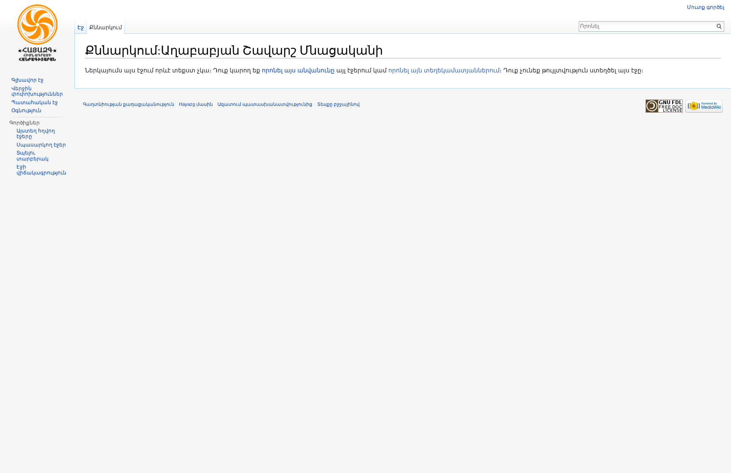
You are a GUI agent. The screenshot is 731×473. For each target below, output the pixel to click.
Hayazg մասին (196, 104)
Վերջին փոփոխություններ (37, 91)
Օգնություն (26, 110)
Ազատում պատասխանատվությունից (264, 104)
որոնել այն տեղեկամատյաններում (444, 70)
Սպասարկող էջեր (41, 145)
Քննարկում (105, 27)
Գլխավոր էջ (27, 80)
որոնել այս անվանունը (298, 70)
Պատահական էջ (34, 102)
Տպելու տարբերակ (32, 156)
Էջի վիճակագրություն (41, 170)
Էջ (80, 27)
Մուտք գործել (705, 7)
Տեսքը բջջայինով (338, 104)
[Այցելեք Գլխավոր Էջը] (37, 34)
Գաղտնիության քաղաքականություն (128, 104)
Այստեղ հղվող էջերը (35, 134)
